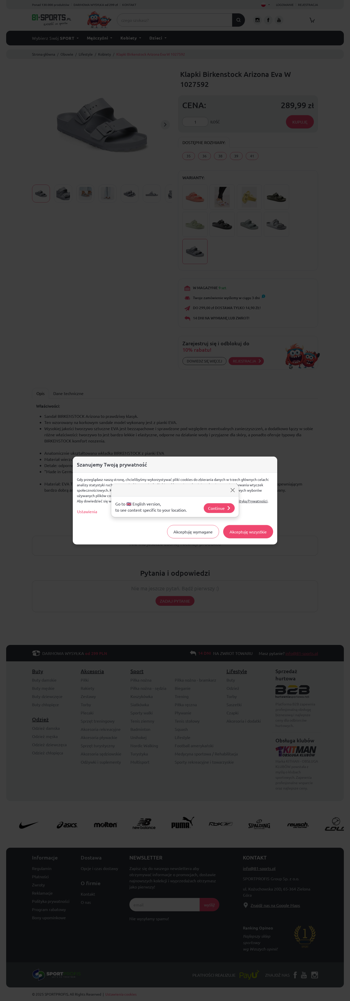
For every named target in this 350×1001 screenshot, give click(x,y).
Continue (216, 508)
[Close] (233, 490)
